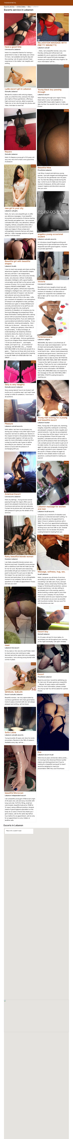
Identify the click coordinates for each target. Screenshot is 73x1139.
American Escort (13, 494)
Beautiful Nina (44, 167)
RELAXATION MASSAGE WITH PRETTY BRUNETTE (52, 44)
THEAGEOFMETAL (10, 3)
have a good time (13, 47)
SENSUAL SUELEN (13, 692)
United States (21, 6)
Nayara (8, 151)
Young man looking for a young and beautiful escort (52, 418)
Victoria (41, 281)
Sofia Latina (10, 732)
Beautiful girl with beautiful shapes (17, 262)
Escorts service (9, 6)
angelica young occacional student (50, 235)
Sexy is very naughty (15, 384)
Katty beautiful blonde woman (19, 556)
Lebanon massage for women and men (52, 507)
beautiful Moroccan (14, 793)
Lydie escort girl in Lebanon (18, 89)
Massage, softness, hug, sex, (51, 572)
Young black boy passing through (49, 90)
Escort (41, 674)
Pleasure (9, 423)
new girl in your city (14, 208)
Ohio (29, 6)
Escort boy (43, 631)
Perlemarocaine (45, 337)
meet (7, 645)
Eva (39, 752)
